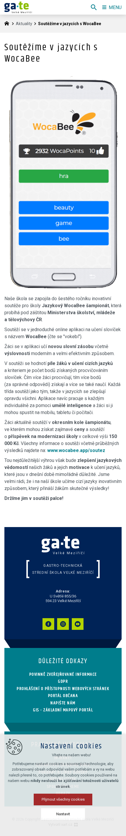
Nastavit (63, 814)
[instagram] (63, 624)
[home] (8, 22)
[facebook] (48, 624)
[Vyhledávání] (94, 7)
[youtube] (78, 624)
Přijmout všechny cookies (63, 799)
